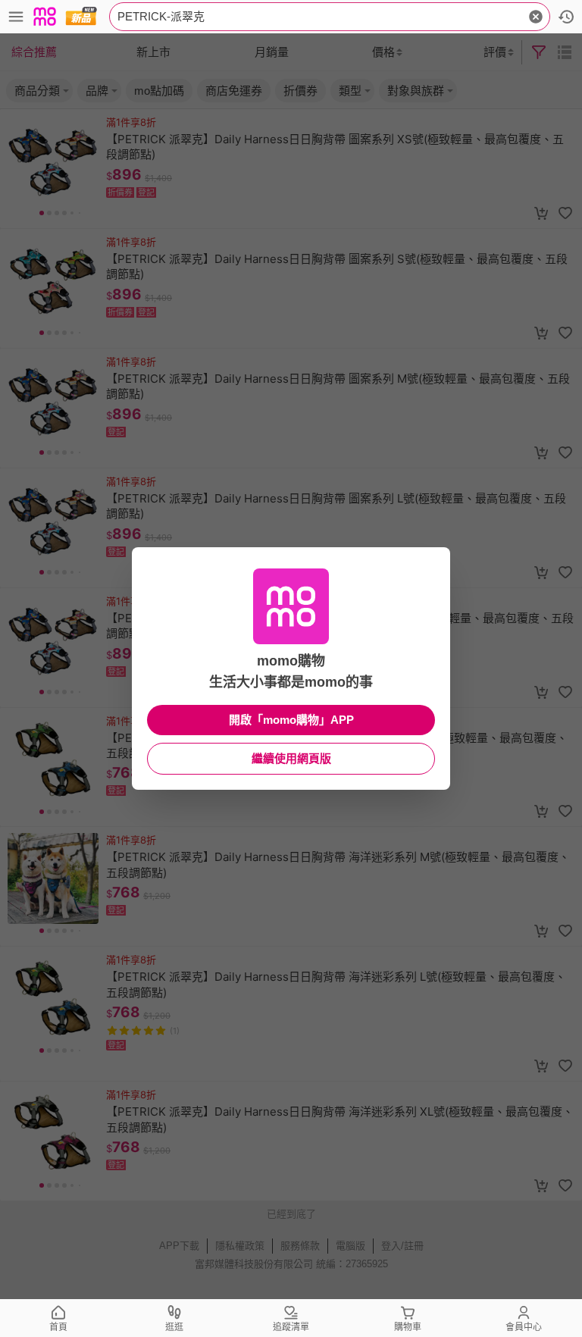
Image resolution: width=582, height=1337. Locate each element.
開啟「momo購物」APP (291, 719)
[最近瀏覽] (566, 17)
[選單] (16, 17)
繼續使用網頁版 (291, 758)
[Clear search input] (535, 16)
